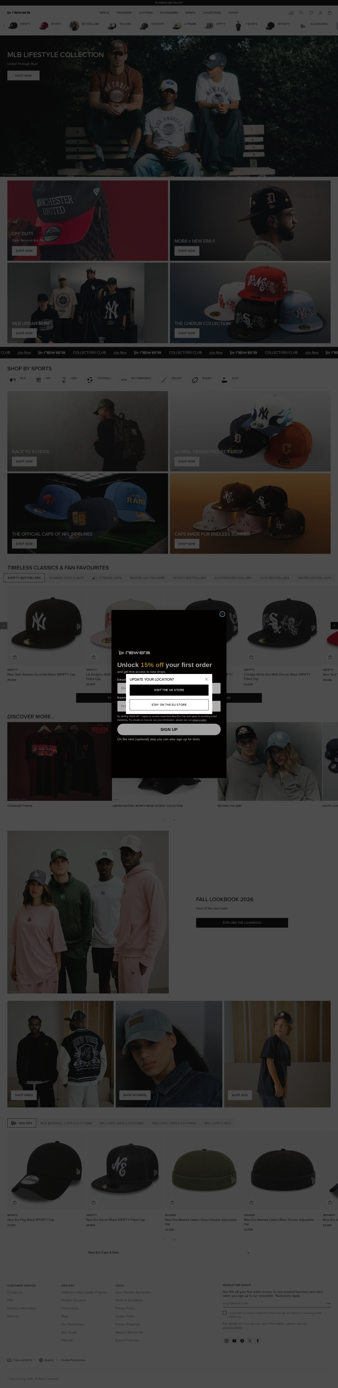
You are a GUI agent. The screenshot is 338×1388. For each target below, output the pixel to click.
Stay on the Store (169, 705)
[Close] (206, 679)
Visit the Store (169, 690)
